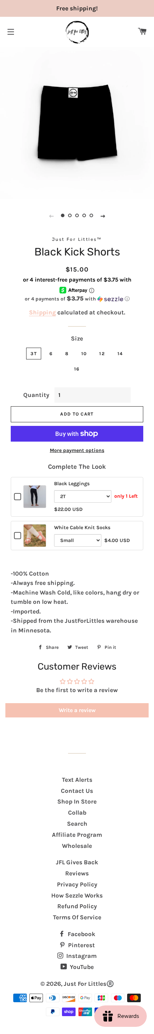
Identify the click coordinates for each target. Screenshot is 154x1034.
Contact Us (77, 790)
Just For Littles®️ (89, 983)
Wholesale (77, 845)
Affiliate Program (77, 834)
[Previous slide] (51, 216)
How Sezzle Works (77, 895)
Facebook (80, 934)
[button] (77, 298)
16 (77, 369)
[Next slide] (103, 216)
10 (84, 353)
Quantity (36, 394)
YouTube (81, 966)
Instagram (81, 955)
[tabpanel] (77, 122)
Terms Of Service (77, 917)
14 (120, 353)
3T (33, 353)
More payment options (77, 450)
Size (77, 338)
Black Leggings (72, 484)
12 (102, 353)
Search (77, 823)
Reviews (77, 873)
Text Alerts (77, 779)
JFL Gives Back (77, 862)
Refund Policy (77, 906)
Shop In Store (77, 801)
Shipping (42, 312)
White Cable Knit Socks (82, 528)
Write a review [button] (77, 710)
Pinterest (81, 945)
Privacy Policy (77, 884)
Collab (77, 812)
